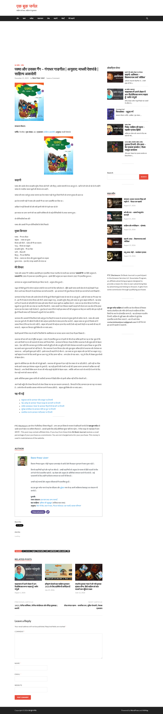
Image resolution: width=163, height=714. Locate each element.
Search (110, 173)
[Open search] (147, 18)
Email (18, 674)
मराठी (46, 551)
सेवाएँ (62, 18)
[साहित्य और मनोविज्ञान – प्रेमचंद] (114, 226)
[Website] (48, 512)
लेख (48, 18)
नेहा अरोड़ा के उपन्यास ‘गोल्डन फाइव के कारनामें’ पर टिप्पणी (41, 403)
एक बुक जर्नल (26, 6)
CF (23, 551)
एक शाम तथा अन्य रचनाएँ (49, 499)
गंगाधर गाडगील (40, 551)
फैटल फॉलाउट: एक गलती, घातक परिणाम (67, 506)
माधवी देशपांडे (53, 551)
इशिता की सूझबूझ (46, 503)
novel (28, 551)
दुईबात (62, 487)
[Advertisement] (81, 42)
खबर (24, 18)
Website (18, 685)
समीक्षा (31, 18)
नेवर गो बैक (40, 506)
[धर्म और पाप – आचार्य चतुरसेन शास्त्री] (114, 212)
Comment (20, 632)
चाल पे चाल (48, 506)
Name (18, 663)
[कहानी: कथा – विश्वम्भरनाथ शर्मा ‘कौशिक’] (114, 239)
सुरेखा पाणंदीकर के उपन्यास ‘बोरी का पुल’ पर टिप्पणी (38, 409)
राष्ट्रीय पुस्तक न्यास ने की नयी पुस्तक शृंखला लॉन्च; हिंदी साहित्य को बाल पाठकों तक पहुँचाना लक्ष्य (88, 586)
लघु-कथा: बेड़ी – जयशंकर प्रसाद (135, 252)
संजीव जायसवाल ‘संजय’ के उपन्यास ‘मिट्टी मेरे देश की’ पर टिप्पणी (43, 406)
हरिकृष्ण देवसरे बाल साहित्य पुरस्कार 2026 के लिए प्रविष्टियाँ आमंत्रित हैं (57, 585)
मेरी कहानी (71, 18)
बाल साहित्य (17, 65)
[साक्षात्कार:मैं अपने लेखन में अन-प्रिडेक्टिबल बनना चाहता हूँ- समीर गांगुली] (28, 573)
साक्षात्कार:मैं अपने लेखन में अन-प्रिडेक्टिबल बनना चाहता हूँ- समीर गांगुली (26, 586)
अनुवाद (33, 551)
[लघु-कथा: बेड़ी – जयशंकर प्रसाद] (114, 252)
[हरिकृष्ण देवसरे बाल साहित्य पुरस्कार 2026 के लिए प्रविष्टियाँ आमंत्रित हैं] (58, 573)
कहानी (55, 18)
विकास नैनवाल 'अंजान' (38, 78)
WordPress (135, 710)
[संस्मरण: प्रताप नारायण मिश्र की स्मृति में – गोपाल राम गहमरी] (114, 199)
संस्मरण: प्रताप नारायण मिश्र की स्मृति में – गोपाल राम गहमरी (135, 200)
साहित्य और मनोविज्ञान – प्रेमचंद (134, 225)
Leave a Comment (53, 78)
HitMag (145, 710)
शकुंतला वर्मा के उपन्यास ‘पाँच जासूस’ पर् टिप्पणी (37, 400)
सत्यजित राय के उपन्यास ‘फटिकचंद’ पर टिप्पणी (37, 412)
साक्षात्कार (40, 18)
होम (18, 18)
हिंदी (68, 551)
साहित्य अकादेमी (49, 132)
